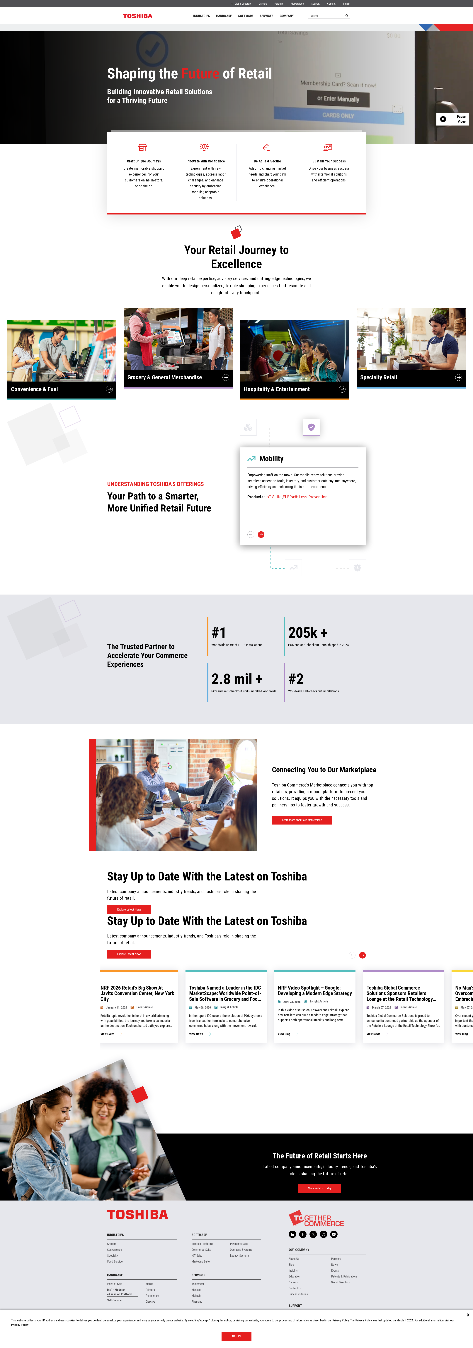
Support (315, 3)
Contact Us (295, 1288)
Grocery (111, 1244)
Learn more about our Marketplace (302, 820)
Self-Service (114, 1300)
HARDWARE (224, 16)
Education (294, 1276)
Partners (279, 3)
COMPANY (287, 16)
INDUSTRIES (201, 16)
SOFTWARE (245, 16)
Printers (150, 1290)
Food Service (115, 1261)
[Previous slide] (352, 955)
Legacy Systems (239, 1255)
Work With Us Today (319, 1188)
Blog (291, 1264)
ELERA (280, 502)
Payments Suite (239, 1244)
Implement (198, 1284)
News (334, 1264)
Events (335, 1270)
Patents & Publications (344, 1276)
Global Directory (243, 3)
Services (198, 1275)
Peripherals (152, 1295)
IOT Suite (197, 1255)
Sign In (346, 3)
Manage (196, 1290)
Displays (150, 1301)
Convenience (114, 1249)
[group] (166, 1006)
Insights (293, 1270)
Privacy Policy (19, 1325)
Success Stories (298, 1294)
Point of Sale (114, 1284)
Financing (197, 1301)
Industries (115, 1235)
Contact (331, 3)
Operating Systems (241, 1249)
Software (199, 1235)
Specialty (112, 1255)
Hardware (115, 1275)
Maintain (196, 1295)
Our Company (299, 1250)
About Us (294, 1259)
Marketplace (297, 3)
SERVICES (266, 16)
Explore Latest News (129, 909)
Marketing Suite (201, 1261)
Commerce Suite (201, 1249)
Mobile (149, 1284)
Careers (263, 3)
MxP (269, 502)
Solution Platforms (202, 1244)
